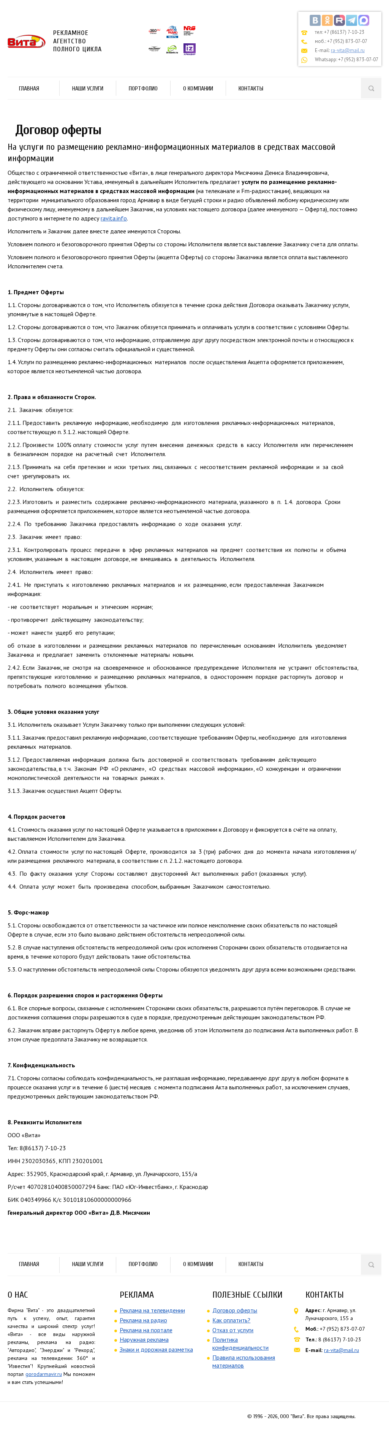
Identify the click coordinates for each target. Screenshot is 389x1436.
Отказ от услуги (232, 1330)
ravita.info (114, 218)
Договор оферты (234, 1310)
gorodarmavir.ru (43, 1374)
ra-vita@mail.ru (348, 50)
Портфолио (137, 89)
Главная (29, 88)
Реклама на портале (146, 1330)
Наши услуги (82, 89)
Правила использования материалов (243, 1361)
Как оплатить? (231, 1320)
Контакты (251, 88)
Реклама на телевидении (152, 1310)
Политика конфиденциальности (240, 1343)
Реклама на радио (143, 1320)
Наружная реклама (144, 1339)
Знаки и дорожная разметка (156, 1349)
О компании (198, 88)
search (371, 88)
